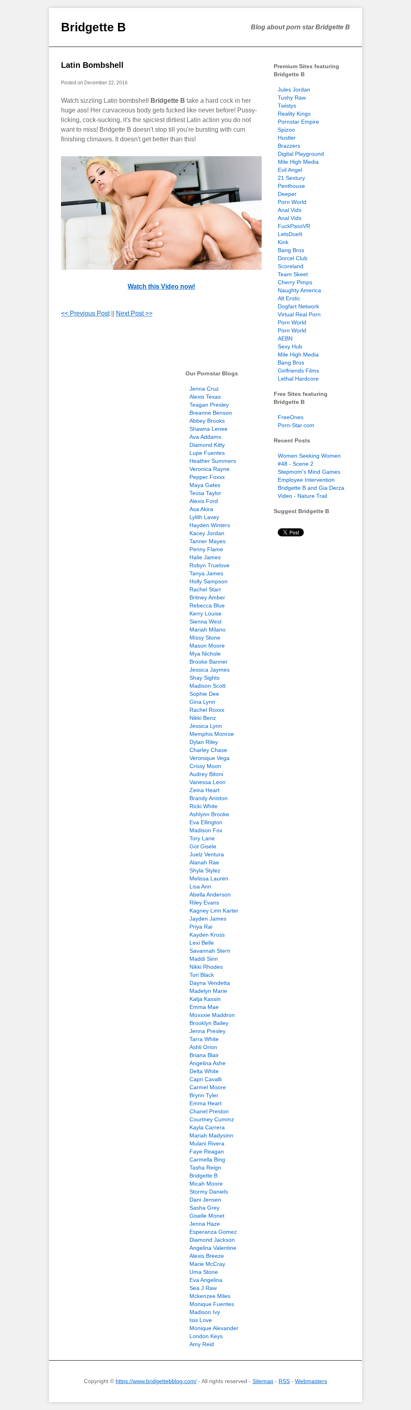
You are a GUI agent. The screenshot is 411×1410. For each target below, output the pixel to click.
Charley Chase (208, 750)
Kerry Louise (205, 613)
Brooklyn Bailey (208, 1023)
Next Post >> (134, 313)
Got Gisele (202, 846)
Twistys (287, 105)
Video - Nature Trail (302, 496)
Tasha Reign (205, 1167)
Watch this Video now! (161, 286)
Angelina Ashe (207, 1063)
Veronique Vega (209, 758)
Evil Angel (290, 170)
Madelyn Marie (208, 991)
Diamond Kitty (207, 445)
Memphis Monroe (211, 734)
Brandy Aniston (208, 798)
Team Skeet (293, 274)
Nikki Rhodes (206, 967)
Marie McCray (207, 1264)
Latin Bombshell (92, 65)
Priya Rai (200, 926)
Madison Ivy (204, 1312)
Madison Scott (207, 686)
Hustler (287, 137)
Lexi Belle (201, 942)
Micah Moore (206, 1183)
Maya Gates (204, 485)
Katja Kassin (205, 999)
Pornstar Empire (298, 121)
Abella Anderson (210, 894)
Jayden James (207, 918)
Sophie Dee (204, 694)
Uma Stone (203, 1272)
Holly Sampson (208, 581)
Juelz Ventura (206, 854)
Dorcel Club (292, 258)
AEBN (285, 338)
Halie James (205, 557)
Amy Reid (201, 1344)
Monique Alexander (213, 1328)
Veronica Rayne (209, 469)
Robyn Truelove (209, 565)
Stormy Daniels (208, 1191)
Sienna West (205, 621)
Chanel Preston (209, 1111)
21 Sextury (291, 178)
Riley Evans (204, 902)
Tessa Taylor (205, 493)
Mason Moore (207, 645)
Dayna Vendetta (209, 983)
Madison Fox (205, 830)
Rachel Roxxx (206, 710)
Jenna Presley (207, 1031)
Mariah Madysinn (211, 1135)
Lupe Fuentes (207, 453)
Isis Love (200, 1320)
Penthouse (291, 186)
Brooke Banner (208, 661)
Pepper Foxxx (207, 477)
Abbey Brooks (207, 421)
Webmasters (311, 1381)
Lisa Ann (200, 886)
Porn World (292, 202)
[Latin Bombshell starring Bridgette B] (161, 213)
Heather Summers (212, 461)
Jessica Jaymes (209, 669)
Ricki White (203, 806)
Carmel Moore (207, 1087)
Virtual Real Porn (299, 314)
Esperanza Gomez (213, 1232)
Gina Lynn (202, 702)
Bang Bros (291, 250)
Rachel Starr (205, 589)
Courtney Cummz (211, 1119)
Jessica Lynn (205, 726)
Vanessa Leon (207, 782)
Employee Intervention (306, 480)
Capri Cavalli (205, 1079)
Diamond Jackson (212, 1240)
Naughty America (299, 290)
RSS (284, 1381)
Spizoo (286, 129)
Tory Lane (202, 838)
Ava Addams (205, 437)
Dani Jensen (205, 1199)
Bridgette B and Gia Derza (311, 488)
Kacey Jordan (206, 533)
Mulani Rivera (206, 1143)
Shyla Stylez (204, 870)
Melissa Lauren (208, 878)
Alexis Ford (203, 501)
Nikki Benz (202, 718)
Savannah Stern (209, 950)
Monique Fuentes (211, 1304)
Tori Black (201, 975)
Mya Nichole (205, 653)
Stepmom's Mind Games (309, 472)
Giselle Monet (206, 1215)
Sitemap (262, 1381)
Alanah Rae (204, 862)
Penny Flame (206, 549)
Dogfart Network (298, 306)
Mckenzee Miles (209, 1296)
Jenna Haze (204, 1224)
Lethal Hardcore (298, 378)
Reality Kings (294, 113)
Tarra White (204, 1039)
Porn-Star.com (296, 425)
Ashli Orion (203, 1047)
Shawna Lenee (208, 429)
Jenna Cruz (204, 388)
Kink (283, 242)
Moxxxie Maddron (212, 1015)
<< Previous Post (85, 313)
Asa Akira (201, 509)
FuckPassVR (294, 226)
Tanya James (206, 573)
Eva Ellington (205, 822)
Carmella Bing (207, 1159)
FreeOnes (290, 417)
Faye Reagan (206, 1151)
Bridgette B (93, 27)
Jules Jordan (294, 89)
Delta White (204, 1071)
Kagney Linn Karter (213, 910)
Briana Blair (204, 1055)
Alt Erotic (289, 298)
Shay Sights (204, 677)
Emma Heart (205, 1103)
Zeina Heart (204, 790)
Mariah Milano (207, 629)
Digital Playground (301, 154)
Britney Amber (207, 597)
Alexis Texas (205, 396)
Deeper (287, 194)
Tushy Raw (292, 97)
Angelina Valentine (212, 1248)
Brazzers (289, 146)
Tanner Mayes (207, 541)
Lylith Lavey (204, 517)
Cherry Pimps (295, 282)
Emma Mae (204, 1007)
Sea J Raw (203, 1288)
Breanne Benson (210, 413)
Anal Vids (289, 210)
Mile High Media (298, 162)
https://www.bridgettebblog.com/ (156, 1381)
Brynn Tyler (203, 1095)
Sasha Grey (204, 1207)
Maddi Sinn (203, 959)
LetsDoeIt (290, 234)
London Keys (206, 1336)
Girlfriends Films (298, 370)
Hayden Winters (209, 525)
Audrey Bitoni (206, 774)
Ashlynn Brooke (209, 814)
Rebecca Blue (207, 605)
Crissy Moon (205, 766)
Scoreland (290, 266)
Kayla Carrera (207, 1127)
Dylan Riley (203, 742)
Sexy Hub (290, 346)
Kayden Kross (207, 934)
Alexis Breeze (206, 1256)
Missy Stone (204, 637)
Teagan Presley (209, 404)
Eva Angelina (205, 1280)
